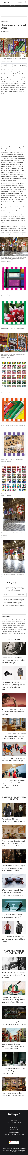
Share (5, 65)
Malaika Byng (6, 31)
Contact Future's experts (14, 1122)
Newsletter (24, 65)
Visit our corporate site (18, 1149)
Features (17, 33)
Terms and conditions (14, 1125)
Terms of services (19, 599)
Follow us (16, 65)
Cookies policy (14, 1129)
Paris (2, 78)
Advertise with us (14, 1132)
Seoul (15, 176)
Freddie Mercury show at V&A (17, 6)
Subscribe (20, 2)
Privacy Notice (21, 600)
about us (14, 1120)
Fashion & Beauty (5, 21)
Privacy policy (14, 1127)
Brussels (17, 160)
